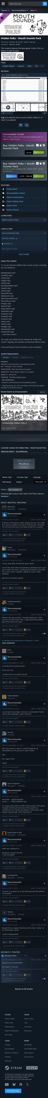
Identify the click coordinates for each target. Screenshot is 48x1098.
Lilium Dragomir (13, 783)
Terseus (10, 912)
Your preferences (21, 451)
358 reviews (22, 509)
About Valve (28, 1019)
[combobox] (25, 4)
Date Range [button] (6, 482)
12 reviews (10, 735)
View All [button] (42, 392)
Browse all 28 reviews (24, 989)
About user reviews (7, 451)
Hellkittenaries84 (14, 601)
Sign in (4, 117)
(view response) (8, 643)
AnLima (10, 732)
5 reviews (10, 652)
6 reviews (10, 604)
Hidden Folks (36, 48)
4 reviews (20, 878)
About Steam (10, 1019)
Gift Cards (8, 1035)
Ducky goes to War (14, 832)
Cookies (8, 1057)
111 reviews (11, 698)
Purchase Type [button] (22, 477)
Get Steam (28, 1045)
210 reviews (22, 835)
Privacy (7, 1045)
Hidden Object (8, 66)
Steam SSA (9, 1023)
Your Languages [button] (14, 490)
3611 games (11, 786)
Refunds (8, 1061)
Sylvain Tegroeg (29, 42)
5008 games (11, 550)
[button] (5, 10)
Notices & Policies (11, 1053)
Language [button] (36, 477)
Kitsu (9, 650)
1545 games (11, 914)
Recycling (27, 1031)
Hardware (28, 1027)
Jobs (26, 1023)
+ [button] (42, 66)
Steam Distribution (12, 1031)
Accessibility (9, 1049)
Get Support (28, 1053)
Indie (29, 66)
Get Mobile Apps (13, 1091)
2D (36, 66)
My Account (28, 1057)
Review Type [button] (6, 477)
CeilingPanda (12, 875)
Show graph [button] (39, 482)
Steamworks (9, 1027)
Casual (21, 66)
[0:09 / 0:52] (24, 90)
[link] (25, 176)
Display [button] (19, 482)
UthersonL (11, 507)
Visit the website (8, 238)
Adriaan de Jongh (16, 42)
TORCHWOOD (12, 696)
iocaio (9, 547)
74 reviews (21, 786)
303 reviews (22, 550)
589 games (11, 878)
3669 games (11, 509)
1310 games (11, 835)
